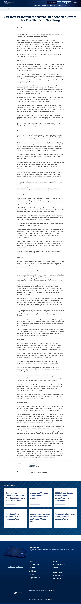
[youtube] (15, 561)
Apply (63, 2)
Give (59, 2)
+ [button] (47, 564)
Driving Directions (34, 584)
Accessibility (43, 596)
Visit (68, 2)
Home (5, 8)
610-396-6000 (51, 590)
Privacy (30, 596)
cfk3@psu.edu (32, 465)
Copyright (48, 596)
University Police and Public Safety (59, 581)
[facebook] (9, 561)
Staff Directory (57, 578)
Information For (61, 5)
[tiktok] (21, 561)
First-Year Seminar (58, 570)
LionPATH (55, 567)
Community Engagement (32, 571)
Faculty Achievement (43, 472)
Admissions (36, 5)
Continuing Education (59, 564)
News (9, 8)
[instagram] (18, 561)
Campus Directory (58, 572)
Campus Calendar (53, 5)
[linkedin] (12, 561)
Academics (44, 5)
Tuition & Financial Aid (35, 581)
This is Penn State (34, 564)
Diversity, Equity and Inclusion (34, 578)
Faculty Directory (58, 575)
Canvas (31, 561)
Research (55, 561)
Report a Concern (51, 2)
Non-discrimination (36, 596)
